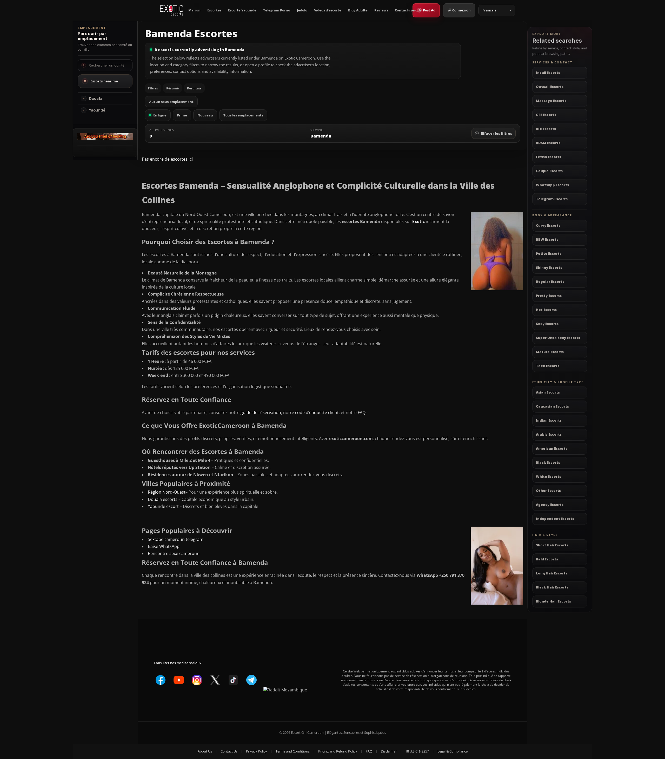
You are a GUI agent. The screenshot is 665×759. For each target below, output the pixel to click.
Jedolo (302, 10)
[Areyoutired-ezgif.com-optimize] (105, 138)
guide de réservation (261, 412)
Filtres (153, 88)
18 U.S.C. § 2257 (417, 751)
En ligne (160, 115)
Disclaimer (389, 751)
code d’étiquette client (317, 412)
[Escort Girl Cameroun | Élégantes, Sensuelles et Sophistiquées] (172, 10)
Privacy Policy (256, 751)
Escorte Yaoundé (242, 10)
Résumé (172, 88)
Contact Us (229, 751)
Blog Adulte (358, 10)
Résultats (194, 88)
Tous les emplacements (243, 115)
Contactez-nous (408, 10)
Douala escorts (162, 499)
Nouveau (205, 115)
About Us (205, 751)
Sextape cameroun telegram (175, 539)
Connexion (461, 10)
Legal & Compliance (452, 751)
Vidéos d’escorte (327, 10)
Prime (182, 115)
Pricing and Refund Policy (337, 751)
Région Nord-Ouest (166, 492)
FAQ (361, 412)
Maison (194, 10)
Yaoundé (97, 110)
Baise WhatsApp (163, 546)
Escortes (214, 10)
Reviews (381, 10)
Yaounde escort (163, 506)
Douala (95, 98)
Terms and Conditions (293, 751)
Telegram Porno (276, 10)
